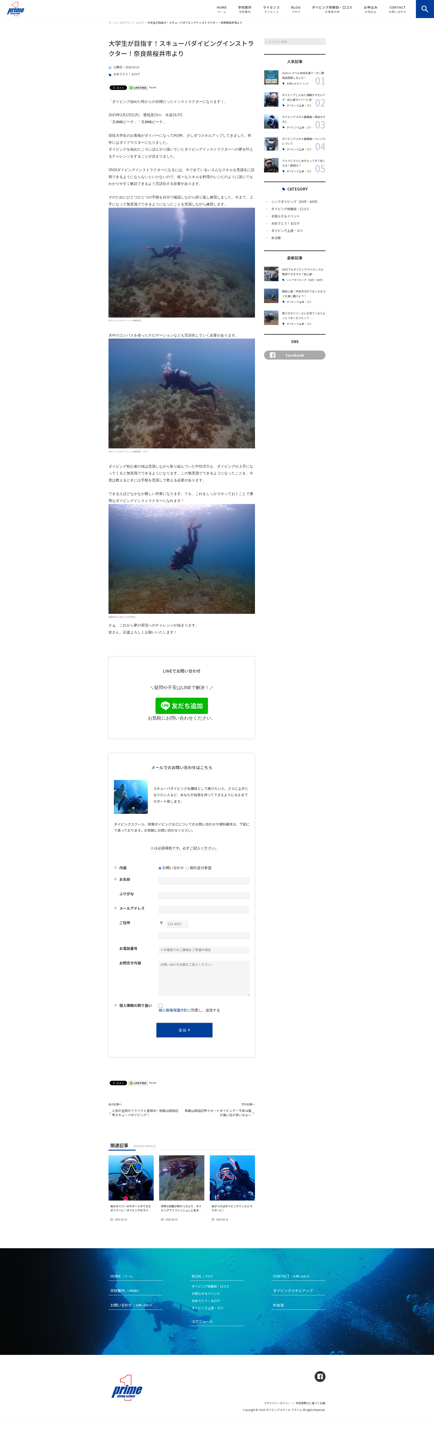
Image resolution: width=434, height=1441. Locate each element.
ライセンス (271, 9)
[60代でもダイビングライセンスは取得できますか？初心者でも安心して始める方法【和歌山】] (271, 274)
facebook (294, 355)
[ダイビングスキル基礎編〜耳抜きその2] (271, 121)
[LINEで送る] (138, 87)
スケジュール (202, 1321)
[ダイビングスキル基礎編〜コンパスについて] (271, 143)
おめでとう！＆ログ (126, 74)
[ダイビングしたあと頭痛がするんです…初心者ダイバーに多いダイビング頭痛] (271, 99)
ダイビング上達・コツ (299, 105)
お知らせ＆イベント (298, 83)
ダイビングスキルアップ (293, 1290)
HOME (222, 9)
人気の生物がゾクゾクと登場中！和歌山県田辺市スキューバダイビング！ (145, 1113)
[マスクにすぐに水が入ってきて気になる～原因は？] (271, 165)
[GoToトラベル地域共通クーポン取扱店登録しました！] (271, 77)
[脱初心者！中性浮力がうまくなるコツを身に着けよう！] (271, 296)
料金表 (278, 1305)
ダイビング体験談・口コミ (332, 9)
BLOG (296, 9)
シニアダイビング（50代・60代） (295, 201)
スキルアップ (212, 135)
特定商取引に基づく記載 (311, 1403)
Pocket (152, 87)
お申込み (370, 9)
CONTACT (397, 9)
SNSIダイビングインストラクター (136, 170)
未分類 (276, 237)
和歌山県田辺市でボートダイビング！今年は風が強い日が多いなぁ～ (218, 1113)
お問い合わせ (131, 1305)
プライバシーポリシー (277, 1403)
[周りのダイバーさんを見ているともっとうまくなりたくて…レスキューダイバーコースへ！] (271, 318)
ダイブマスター (132, 142)
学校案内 (245, 9)
